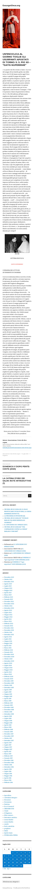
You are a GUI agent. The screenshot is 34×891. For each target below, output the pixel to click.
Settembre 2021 (9, 634)
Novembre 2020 (9, 656)
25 (25, 862)
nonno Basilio (8, 819)
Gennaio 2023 (8, 599)
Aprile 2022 (8, 619)
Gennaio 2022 (8, 626)
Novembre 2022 (9, 603)
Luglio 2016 (7, 771)
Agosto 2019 (8, 690)
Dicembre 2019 (8, 681)
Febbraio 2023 (8, 597)
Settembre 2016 (9, 767)
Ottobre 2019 (8, 685)
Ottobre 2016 (8, 765)
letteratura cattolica (10, 817)
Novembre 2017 (9, 736)
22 (13, 862)
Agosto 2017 (8, 742)
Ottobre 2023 (8, 579)
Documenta (7, 802)
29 (13, 866)
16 (17, 859)
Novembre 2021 (9, 630)
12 (29, 856)
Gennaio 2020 (8, 678)
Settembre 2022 (9, 608)
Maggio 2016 (8, 776)
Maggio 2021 (8, 643)
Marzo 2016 (7, 780)
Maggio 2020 (8, 670)
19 (29, 859)
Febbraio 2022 (8, 623)
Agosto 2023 (8, 584)
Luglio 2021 (7, 639)
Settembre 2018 (9, 714)
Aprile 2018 (7, 725)
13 (4, 859)
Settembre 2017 (9, 740)
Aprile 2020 (8, 672)
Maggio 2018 (8, 723)
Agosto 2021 (8, 637)
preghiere (7, 828)
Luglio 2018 (7, 718)
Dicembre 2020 (9, 654)
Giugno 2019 (8, 694)
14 (8, 859)
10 (21, 856)
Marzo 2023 (8, 595)
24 (21, 862)
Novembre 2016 (9, 762)
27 (4, 866)
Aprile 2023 (7, 592)
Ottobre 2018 (8, 712)
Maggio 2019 (8, 696)
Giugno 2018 (8, 720)
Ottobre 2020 (8, 659)
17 (21, 859)
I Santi (6, 811)
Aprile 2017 (7, 751)
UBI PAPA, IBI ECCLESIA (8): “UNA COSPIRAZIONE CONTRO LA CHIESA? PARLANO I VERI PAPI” (15, 529)
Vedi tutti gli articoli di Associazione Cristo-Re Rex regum (17, 447)
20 (5, 862)
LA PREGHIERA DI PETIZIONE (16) (14, 516)
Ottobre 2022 (8, 606)
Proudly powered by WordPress (21, 888)
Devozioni (7, 800)
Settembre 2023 (9, 581)
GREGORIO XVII (9, 808)
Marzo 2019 (7, 701)
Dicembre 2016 (8, 760)
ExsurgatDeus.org (11, 5)
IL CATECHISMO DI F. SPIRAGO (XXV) (15, 524)
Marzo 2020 (8, 674)
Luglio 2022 (8, 612)
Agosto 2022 (8, 610)
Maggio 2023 (8, 590)
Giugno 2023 (8, 588)
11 (25, 856)
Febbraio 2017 (8, 756)
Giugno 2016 (8, 773)
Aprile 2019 (7, 698)
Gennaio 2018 (8, 731)
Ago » (9, 868)
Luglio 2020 (8, 665)
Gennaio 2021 (8, 652)
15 (13, 859)
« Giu (4, 868)
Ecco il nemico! (9, 806)
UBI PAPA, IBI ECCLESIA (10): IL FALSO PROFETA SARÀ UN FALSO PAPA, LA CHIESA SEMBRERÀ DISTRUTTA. (17, 511)
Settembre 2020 (9, 661)
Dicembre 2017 (8, 734)
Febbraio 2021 (8, 650)
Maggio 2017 (8, 749)
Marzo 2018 (7, 727)
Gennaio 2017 (8, 758)
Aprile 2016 (7, 778)
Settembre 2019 (9, 687)
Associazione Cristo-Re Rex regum (11, 453)
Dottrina (7, 804)
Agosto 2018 (8, 716)
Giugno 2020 (8, 667)
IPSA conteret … (9, 815)
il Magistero (8, 813)
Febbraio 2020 (8, 676)
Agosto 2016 (8, 769)
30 (17, 866)
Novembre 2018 (9, 709)
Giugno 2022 (8, 614)
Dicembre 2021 (8, 628)
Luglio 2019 (7, 692)
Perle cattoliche (9, 826)
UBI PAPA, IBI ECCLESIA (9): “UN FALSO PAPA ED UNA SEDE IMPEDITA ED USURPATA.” (16, 520)
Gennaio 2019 (8, 705)
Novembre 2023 (9, 577)
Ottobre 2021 (8, 632)
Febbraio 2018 (8, 729)
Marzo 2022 (8, 621)
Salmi (6, 831)
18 (25, 859)
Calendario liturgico (10, 797)
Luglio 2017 (7, 745)
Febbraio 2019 (8, 703)
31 (21, 866)
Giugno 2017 (8, 747)
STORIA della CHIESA (11, 835)
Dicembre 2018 (9, 707)
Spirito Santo (8, 833)
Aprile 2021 (7, 645)
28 (9, 866)
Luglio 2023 (8, 586)
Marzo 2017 (7, 754)
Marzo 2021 (7, 648)
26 (29, 862)
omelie (6, 824)
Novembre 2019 (9, 683)
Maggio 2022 (8, 617)
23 (17, 862)
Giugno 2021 (8, 641)
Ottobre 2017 (8, 738)
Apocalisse (7, 795)
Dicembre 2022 (9, 601)
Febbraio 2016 (8, 782)
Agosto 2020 (8, 663)
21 (8, 862)
